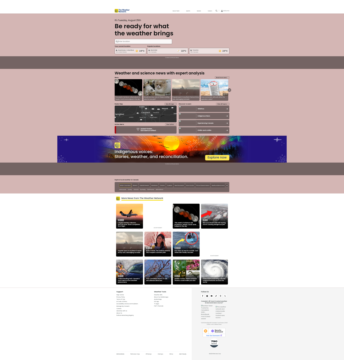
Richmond (150, 189)
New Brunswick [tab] (179, 185)
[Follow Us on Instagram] (207, 296)
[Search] (216, 11)
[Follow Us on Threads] (220, 296)
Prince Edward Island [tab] (202, 185)
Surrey (130, 189)
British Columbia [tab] (125, 185)
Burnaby (143, 189)
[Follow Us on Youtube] (211, 296)
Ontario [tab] (162, 185)
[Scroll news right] (229, 90)
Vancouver (122, 189)
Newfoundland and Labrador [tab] (221, 185)
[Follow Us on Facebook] (202, 296)
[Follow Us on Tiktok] (216, 296)
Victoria (136, 189)
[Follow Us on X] (225, 296)
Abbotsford (159, 189)
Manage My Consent (122, 306)
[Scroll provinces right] (226, 185)
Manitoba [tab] (154, 185)
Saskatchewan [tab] (144, 185)
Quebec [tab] (169, 185)
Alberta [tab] (135, 185)
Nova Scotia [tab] (190, 185)
